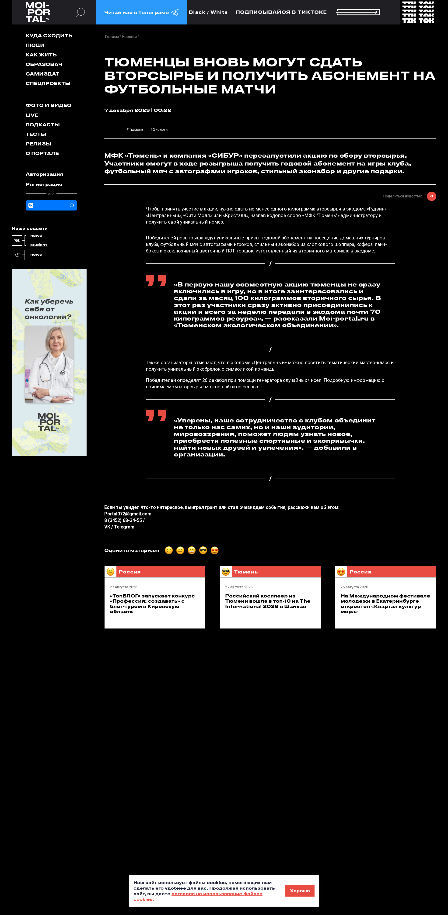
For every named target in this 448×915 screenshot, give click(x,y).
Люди (35, 45)
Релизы (38, 143)
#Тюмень (134, 129)
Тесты (36, 134)
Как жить (41, 54)
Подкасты (43, 124)
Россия (130, 571)
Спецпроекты (48, 83)
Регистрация (44, 184)
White (219, 12)
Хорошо (300, 890)
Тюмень (246, 571)
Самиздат (43, 73)
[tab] (51, 174)
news (36, 236)
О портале (42, 153)
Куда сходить (49, 35)
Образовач (44, 64)
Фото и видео (48, 105)
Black (197, 12)
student (38, 245)
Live (32, 115)
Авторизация (44, 174)
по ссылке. (248, 387)
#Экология (159, 129)
